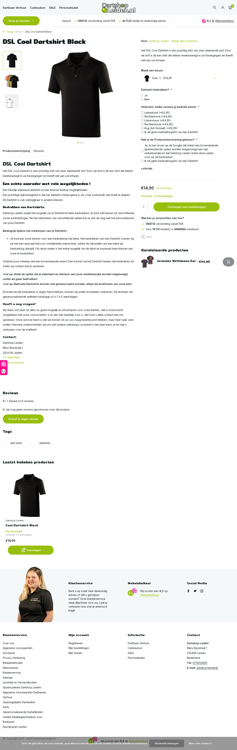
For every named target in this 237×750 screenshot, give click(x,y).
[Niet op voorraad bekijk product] (228, 261)
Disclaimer (9, 653)
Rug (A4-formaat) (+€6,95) (161, 128)
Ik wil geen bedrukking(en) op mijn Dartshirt (171, 132)
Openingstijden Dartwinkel (19, 702)
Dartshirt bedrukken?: (156, 89)
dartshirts (44, 443)
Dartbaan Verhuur (14, 7)
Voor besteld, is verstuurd (172, 229)
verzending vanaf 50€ (164, 223)
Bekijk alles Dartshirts (184, 41)
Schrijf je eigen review (23, 419)
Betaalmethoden (13, 662)
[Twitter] (195, 591)
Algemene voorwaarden (17, 648)
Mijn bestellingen (79, 648)
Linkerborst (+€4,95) (157, 112)
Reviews (39, 150)
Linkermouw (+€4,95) (157, 120)
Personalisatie (68, 7)
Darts (6, 707)
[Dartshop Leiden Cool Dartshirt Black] (30, 495)
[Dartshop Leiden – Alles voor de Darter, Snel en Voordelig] (118, 7)
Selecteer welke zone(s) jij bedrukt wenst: (170, 106)
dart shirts (16, 443)
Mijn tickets (75, 653)
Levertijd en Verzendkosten (20, 682)
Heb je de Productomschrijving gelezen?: (169, 139)
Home (18, 31)
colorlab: (147, 168)
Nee (147, 99)
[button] (77, 142)
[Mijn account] (222, 8)
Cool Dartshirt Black (22, 525)
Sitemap (8, 677)
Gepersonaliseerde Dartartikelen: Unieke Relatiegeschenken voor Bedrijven (23, 716)
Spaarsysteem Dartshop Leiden (22, 687)
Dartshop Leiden (159, 41)
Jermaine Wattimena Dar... (177, 261)
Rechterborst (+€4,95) (158, 116)
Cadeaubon (37, 7)
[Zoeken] (214, 7)
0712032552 (200, 662)
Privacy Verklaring (14, 657)
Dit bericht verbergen (166, 743)
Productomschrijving (16, 150)
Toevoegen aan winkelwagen (186, 206)
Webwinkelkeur (224, 20)
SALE (52, 7)
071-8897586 (11, 357)
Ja (145, 95)
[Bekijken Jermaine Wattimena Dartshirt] (147, 261)
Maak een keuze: (152, 70)
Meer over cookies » (200, 743)
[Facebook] (188, 591)
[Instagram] (201, 591)
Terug (9, 31)
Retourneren (10, 667)
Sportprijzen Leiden (15, 726)
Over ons (8, 643)
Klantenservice (12, 672)
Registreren (76, 643)
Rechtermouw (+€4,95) (158, 124)
